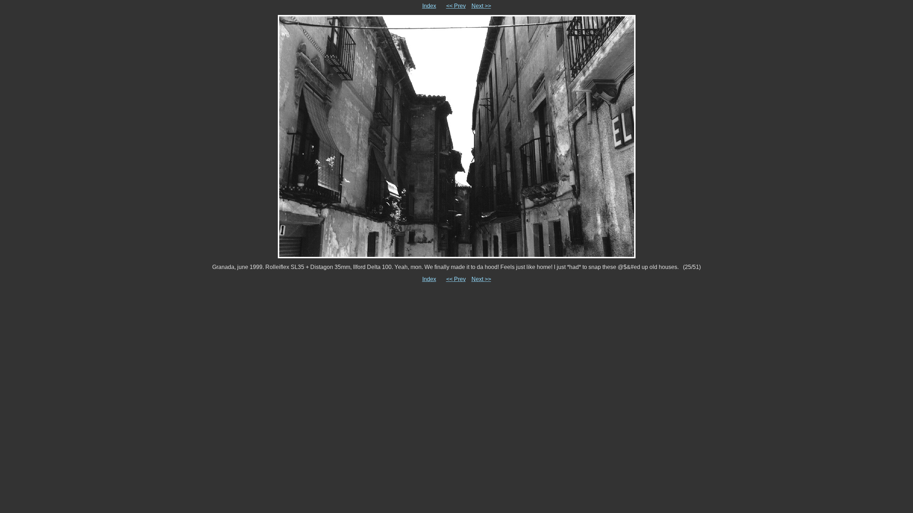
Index (429, 6)
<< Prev (456, 6)
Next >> (481, 6)
